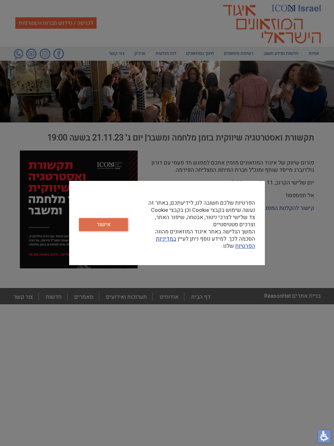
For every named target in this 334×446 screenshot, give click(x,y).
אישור (104, 224)
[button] (324, 436)
